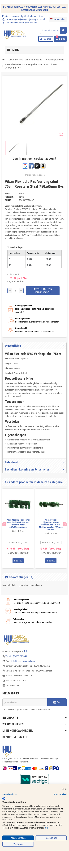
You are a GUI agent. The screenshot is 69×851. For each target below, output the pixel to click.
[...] (25, 651)
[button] (9, 795)
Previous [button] (4, 524)
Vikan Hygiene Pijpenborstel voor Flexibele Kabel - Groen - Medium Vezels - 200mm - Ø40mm (51, 525)
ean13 (8, 200)
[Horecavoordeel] (15, 34)
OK (58, 702)
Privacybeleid (60, 794)
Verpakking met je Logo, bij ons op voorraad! (25, 19)
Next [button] (65, 524)
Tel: (16, 656)
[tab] (34, 345)
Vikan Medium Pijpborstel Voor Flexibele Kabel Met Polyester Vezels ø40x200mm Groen (18, 523)
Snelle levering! (12, 16)
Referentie (9, 197)
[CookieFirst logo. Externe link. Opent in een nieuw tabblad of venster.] (3, 798)
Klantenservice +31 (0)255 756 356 (21, 22)
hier (46, 828)
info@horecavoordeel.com (23, 661)
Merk (7, 193)
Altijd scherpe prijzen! (33, 16)
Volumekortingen (15, 247)
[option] (18, 528)
